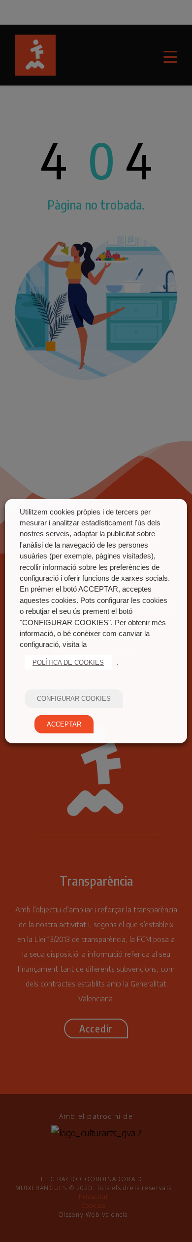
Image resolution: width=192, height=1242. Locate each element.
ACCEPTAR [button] (64, 724)
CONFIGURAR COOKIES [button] (74, 698)
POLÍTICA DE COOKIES (68, 662)
